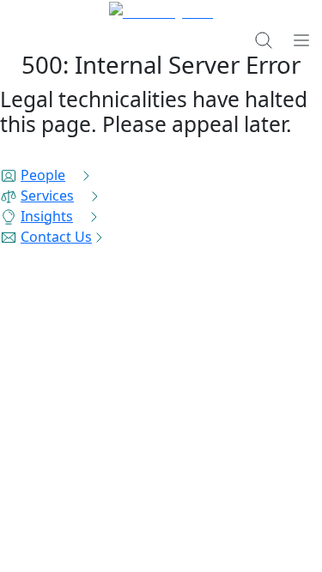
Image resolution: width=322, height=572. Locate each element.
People (43, 175)
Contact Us (56, 236)
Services (47, 195)
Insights (47, 216)
